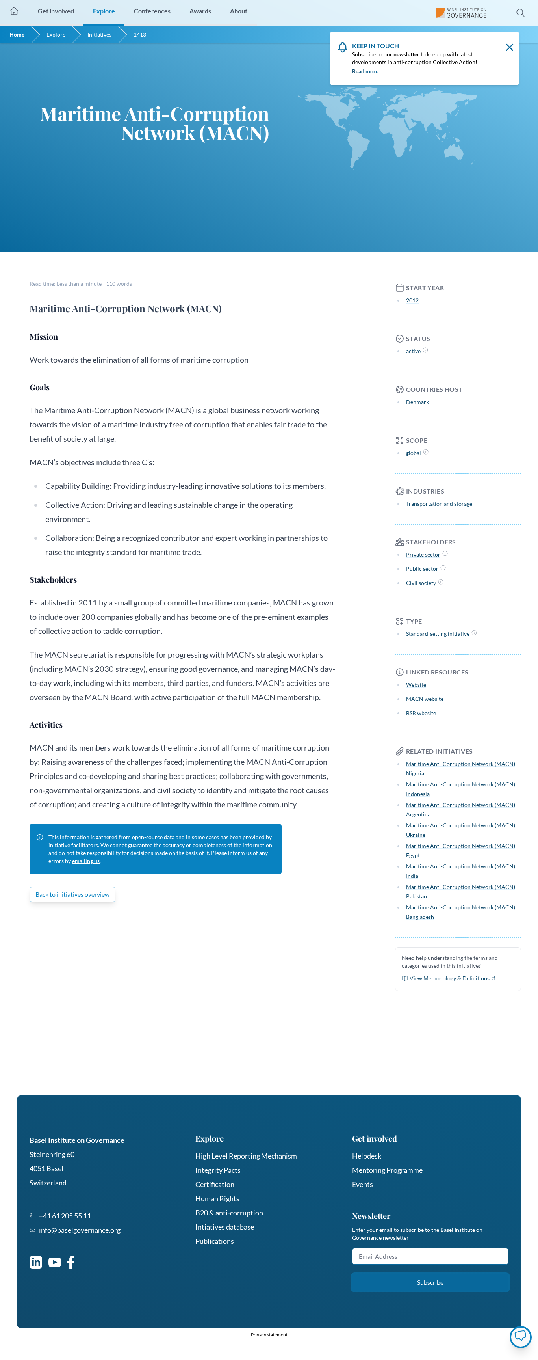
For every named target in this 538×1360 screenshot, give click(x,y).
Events (362, 1184)
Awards (200, 11)
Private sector (423, 554)
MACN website (424, 698)
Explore (55, 34)
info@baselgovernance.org (80, 1230)
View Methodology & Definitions (450, 978)
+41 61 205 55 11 (65, 1215)
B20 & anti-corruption (229, 1212)
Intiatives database (224, 1226)
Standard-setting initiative (437, 633)
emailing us (86, 860)
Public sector (422, 568)
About (238, 11)
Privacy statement (269, 1335)
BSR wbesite (421, 713)
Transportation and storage (439, 503)
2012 (412, 300)
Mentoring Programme (387, 1170)
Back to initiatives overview (72, 894)
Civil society (421, 582)
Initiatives (99, 34)
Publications (214, 1241)
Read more (365, 71)
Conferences (152, 11)
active (413, 351)
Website (416, 684)
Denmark (417, 402)
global (413, 452)
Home (16, 34)
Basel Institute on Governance (77, 1140)
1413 (140, 34)
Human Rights (217, 1198)
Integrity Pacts (218, 1170)
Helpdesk (366, 1155)
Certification (214, 1184)
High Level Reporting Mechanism (246, 1155)
